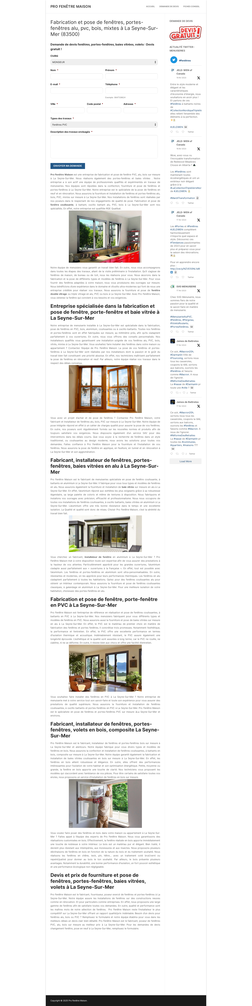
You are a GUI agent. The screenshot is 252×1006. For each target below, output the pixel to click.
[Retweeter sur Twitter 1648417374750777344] (178, 203)
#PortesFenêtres (179, 326)
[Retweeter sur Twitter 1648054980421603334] (178, 277)
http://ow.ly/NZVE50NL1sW (185, 268)
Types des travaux (62, 118)
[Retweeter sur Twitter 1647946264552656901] (178, 332)
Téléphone (112, 84)
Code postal (95, 103)
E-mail (55, 84)
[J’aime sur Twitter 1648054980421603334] (184, 277)
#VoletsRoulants (179, 323)
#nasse (177, 384)
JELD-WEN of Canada (184, 72)
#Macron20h (186, 351)
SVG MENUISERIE (186, 286)
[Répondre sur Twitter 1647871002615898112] (172, 454)
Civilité (54, 55)
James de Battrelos (187, 341)
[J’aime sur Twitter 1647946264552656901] (184, 332)
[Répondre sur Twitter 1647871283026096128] (172, 393)
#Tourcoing (176, 358)
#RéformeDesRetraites (182, 381)
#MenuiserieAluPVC (181, 316)
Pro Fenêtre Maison (70, 6)
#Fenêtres (175, 103)
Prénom (111, 70)
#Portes (179, 226)
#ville (184, 387)
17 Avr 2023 (181, 220)
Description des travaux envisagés (71, 131)
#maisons (188, 445)
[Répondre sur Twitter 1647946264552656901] (172, 332)
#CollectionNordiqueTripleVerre (187, 110)
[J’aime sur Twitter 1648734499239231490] (184, 132)
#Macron (184, 374)
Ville (54, 103)
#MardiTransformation (182, 198)
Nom (54, 70)
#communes (188, 441)
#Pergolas (188, 319)
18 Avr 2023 (181, 149)
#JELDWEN (176, 127)
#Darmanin (176, 354)
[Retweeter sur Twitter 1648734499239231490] (178, 132)
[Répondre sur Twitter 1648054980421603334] (172, 277)
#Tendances (177, 242)
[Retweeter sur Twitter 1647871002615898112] (178, 454)
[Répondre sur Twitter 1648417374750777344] (172, 203)
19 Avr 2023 (181, 78)
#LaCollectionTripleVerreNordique (189, 187)
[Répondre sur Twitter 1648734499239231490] (172, 132)
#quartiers (176, 445)
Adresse (130, 103)
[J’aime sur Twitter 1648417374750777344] (184, 203)
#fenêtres (175, 371)
